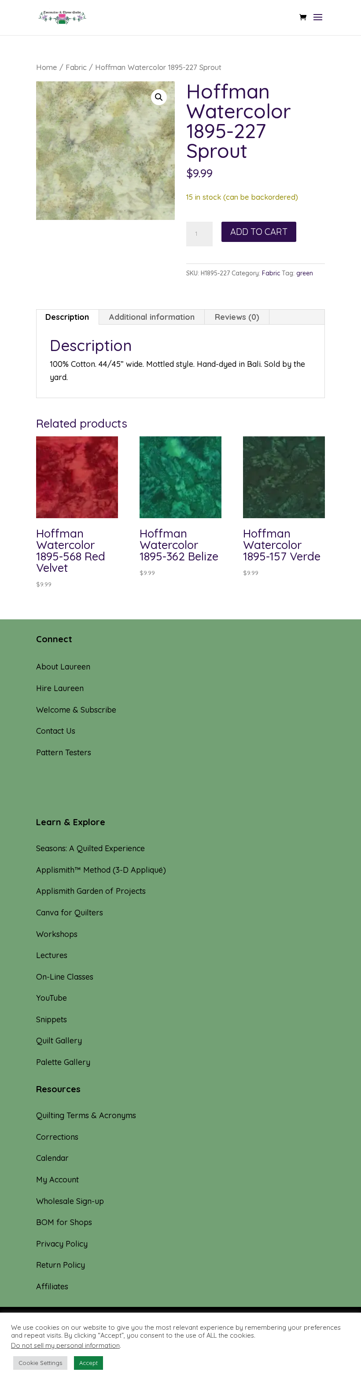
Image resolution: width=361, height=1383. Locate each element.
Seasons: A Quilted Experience (90, 848)
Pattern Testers (63, 752)
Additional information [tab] (152, 317)
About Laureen (63, 667)
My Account (57, 1179)
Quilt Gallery (59, 1040)
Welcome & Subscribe (76, 710)
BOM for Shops (64, 1222)
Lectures (51, 955)
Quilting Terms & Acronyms (86, 1115)
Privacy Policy (62, 1244)
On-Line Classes (64, 977)
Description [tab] (67, 317)
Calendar (52, 1158)
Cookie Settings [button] (40, 1362)
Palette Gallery (63, 1062)
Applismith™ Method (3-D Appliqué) (101, 870)
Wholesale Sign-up (70, 1201)
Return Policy (60, 1265)
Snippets (51, 1019)
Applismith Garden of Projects (91, 891)
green (304, 273)
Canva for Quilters (69, 912)
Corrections (57, 1137)
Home (46, 67)
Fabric (76, 67)
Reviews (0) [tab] (237, 317)
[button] (159, 97)
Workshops (56, 934)
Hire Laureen (60, 688)
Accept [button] (88, 1362)
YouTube (51, 998)
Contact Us (55, 731)
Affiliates (52, 1286)
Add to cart (258, 231)
